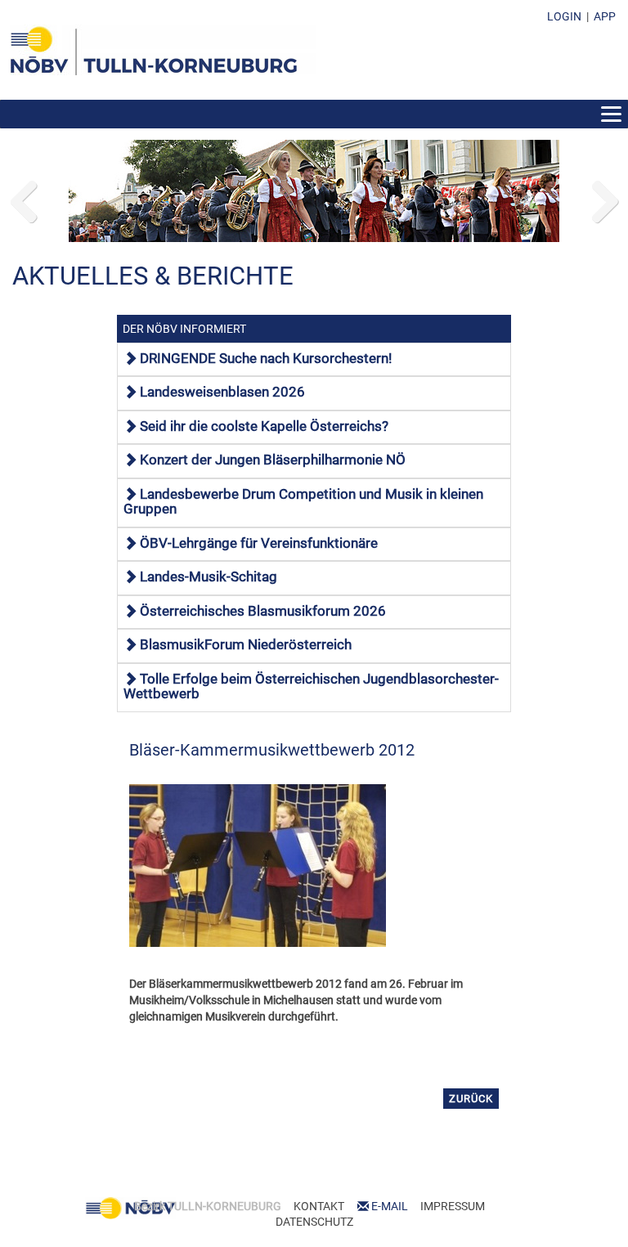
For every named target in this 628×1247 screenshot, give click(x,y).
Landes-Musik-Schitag (208, 576)
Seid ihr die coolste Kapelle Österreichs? (264, 426)
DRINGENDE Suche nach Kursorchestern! (266, 358)
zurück (471, 1098)
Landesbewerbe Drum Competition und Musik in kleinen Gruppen (303, 501)
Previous (24, 198)
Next (603, 198)
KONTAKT (319, 1206)
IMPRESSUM (452, 1206)
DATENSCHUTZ (314, 1221)
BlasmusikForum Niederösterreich (246, 644)
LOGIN (564, 16)
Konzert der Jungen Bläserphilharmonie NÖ (273, 459)
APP (605, 16)
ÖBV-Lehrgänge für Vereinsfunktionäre (259, 543)
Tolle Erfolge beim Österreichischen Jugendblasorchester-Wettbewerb (311, 686)
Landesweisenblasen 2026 (222, 392)
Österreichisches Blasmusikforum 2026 (263, 611)
